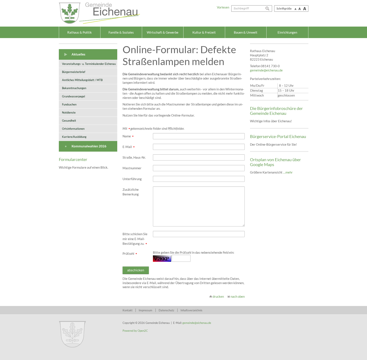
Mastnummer (132, 168)
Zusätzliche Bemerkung (131, 192)
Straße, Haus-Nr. (134, 157)
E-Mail (128, 147)
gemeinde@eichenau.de (266, 70)
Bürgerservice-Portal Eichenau (278, 136)
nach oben (238, 296)
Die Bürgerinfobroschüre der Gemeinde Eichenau (276, 111)
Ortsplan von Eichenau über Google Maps (275, 162)
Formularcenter (73, 159)
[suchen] (268, 8)
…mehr (288, 172)
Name (127, 136)
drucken (218, 296)
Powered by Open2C (135, 330)
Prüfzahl (129, 253)
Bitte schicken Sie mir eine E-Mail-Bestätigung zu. (135, 238)
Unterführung (132, 179)
